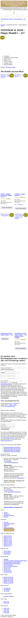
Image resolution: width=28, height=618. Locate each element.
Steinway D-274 (8, 537)
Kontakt (6, 516)
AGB (15, 439)
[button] (23, 21)
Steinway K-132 (8, 536)
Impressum (6, 525)
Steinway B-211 (8, 540)
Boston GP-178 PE (8, 580)
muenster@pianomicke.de (14, 491)
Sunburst (6, 559)
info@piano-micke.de (9, 437)
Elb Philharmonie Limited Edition (12, 563)
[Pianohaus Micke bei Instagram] (12, 450)
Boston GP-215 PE (8, 577)
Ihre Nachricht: (4, 381)
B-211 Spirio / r (7, 552)
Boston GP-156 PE (8, 583)
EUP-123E (6, 608)
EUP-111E (6, 611)
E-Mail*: (3, 372)
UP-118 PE (6, 591)
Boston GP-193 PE (8, 578)
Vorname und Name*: (6, 368)
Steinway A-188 (8, 541)
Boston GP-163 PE (8, 581)
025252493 (9, 461)
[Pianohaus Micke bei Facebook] (12, 448)
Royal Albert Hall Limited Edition (12, 562)
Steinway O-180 (8, 543)
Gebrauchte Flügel (10, 67)
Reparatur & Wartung (9, 515)
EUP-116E (6, 609)
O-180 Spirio (7, 554)
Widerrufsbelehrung (8, 527)
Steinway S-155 (8, 545)
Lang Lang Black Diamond (10, 566)
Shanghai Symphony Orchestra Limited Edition (15, 560)
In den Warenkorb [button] (7, 207)
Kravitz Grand (7, 567)
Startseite (3, 25)
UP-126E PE (7, 589)
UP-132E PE (7, 588)
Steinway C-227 (8, 538)
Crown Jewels (7, 570)
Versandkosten (20, 204)
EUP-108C (6, 612)
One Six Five (7, 569)
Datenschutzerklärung (6, 383)
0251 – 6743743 (13, 403)
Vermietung (6, 514)
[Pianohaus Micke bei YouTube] (12, 447)
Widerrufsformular (9, 530)
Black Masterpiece (8, 565)
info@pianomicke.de (10, 406)
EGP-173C (6, 601)
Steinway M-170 (8, 544)
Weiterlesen (5, 339)
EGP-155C (6, 603)
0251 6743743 (9, 490)
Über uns (6, 522)
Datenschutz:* (4, 382)
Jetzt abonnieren (5, 429)
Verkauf (6, 512)
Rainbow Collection (9, 596)
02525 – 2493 (12, 405)
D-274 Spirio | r (7, 551)
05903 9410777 (21, 478)
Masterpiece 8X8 (8, 572)
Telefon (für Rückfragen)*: (7, 369)
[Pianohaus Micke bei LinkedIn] (12, 451)
